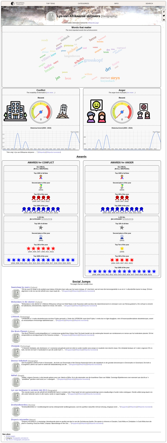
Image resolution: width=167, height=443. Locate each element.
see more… (51, 92)
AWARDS (33, 162)
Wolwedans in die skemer (23, 302)
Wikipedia (41, 152)
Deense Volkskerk (19, 361)
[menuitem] (17, 3)
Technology (24, 317)
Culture (34, 287)
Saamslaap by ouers (20, 287)
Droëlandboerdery (19, 405)
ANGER (129, 162)
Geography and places (20, 438)
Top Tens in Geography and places (17, 440)
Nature (32, 420)
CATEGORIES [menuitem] (83, 3)
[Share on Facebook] (164, 12)
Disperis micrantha (20, 419)
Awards (81, 156)
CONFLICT (48, 162)
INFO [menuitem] (116, 3)
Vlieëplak (15, 346)
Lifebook (15, 317)
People (20, 375)
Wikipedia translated (53, 152)
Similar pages (10, 436)
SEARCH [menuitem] (149, 3)
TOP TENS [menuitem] (50, 3)
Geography (109, 16)
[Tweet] (164, 16)
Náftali (14, 375)
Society (32, 405)
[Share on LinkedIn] (164, 20)
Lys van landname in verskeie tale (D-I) (29, 390)
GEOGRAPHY (46, 219)
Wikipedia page (93, 23)
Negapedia (67, 291)
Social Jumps (81, 281)
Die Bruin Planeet (19, 331)
